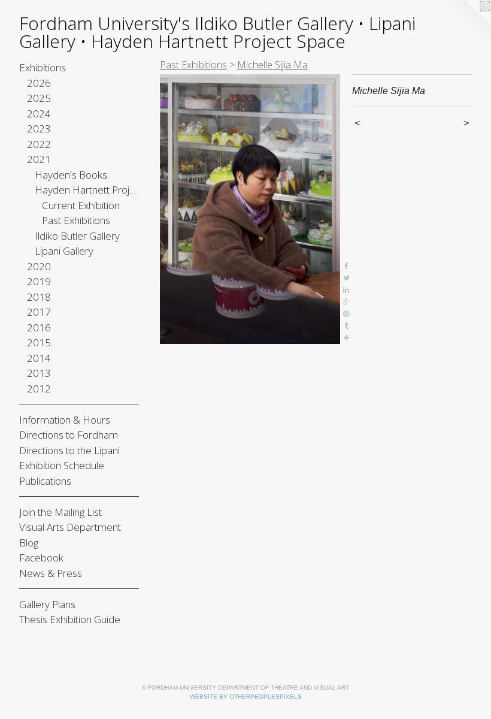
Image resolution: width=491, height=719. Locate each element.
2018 (39, 297)
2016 (39, 327)
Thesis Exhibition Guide (69, 619)
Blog (28, 542)
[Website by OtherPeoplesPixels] (467, 24)
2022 (39, 144)
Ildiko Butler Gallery (77, 236)
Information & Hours (64, 420)
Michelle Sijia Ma (272, 64)
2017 (39, 312)
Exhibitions (42, 67)
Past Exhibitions (76, 220)
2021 (39, 159)
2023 (39, 128)
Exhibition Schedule (61, 465)
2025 (39, 98)
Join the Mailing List (60, 512)
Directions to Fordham (68, 435)
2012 (39, 388)
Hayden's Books (71, 175)
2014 (39, 358)
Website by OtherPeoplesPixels (246, 696)
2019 (39, 281)
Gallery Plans (47, 604)
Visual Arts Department (70, 527)
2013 (39, 373)
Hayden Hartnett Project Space (87, 190)
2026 (39, 83)
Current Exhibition (81, 205)
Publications (45, 481)
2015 (39, 342)
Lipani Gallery (64, 251)
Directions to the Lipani (69, 450)
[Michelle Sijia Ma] (250, 209)
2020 (39, 266)
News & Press (50, 573)
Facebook (41, 557)
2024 (39, 113)
